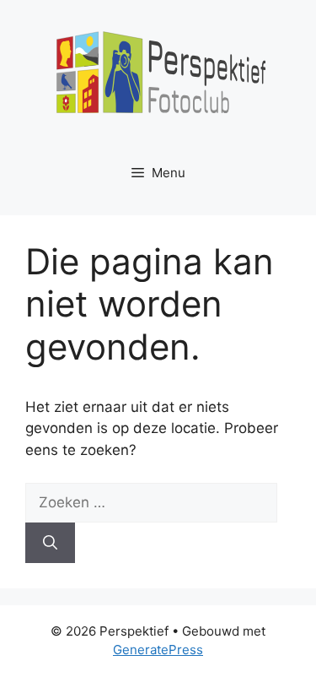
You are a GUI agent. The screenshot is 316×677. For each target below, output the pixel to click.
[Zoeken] (50, 543)
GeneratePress (158, 650)
